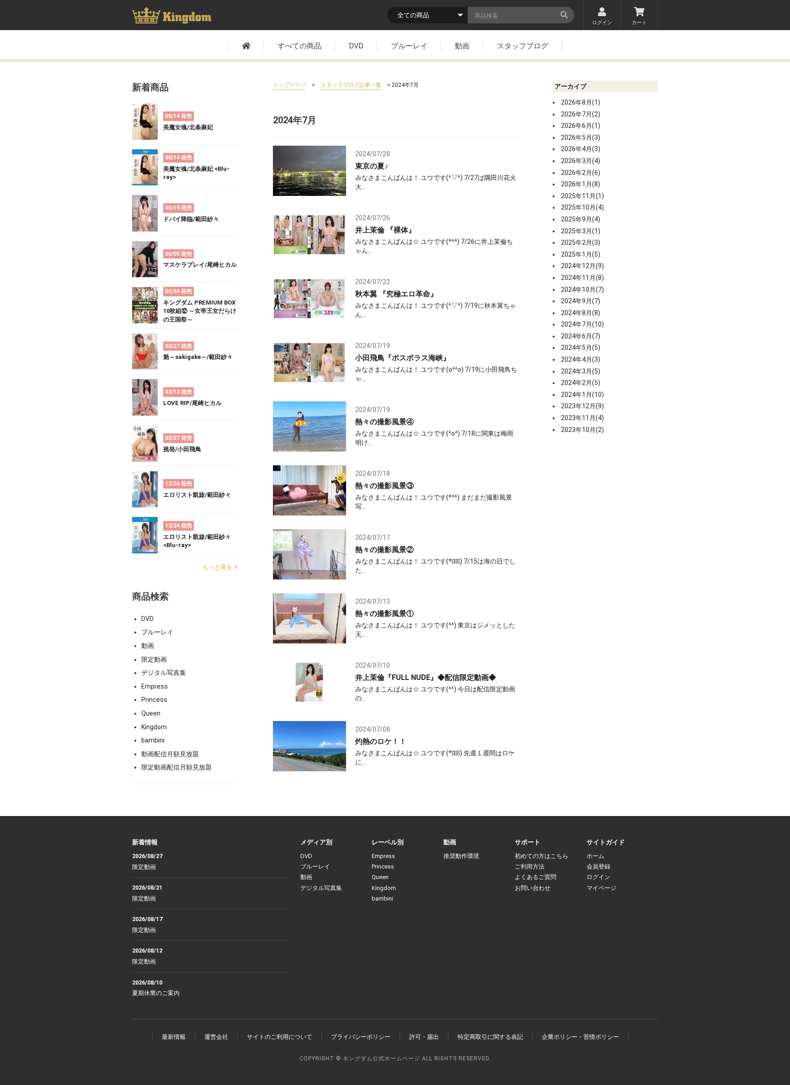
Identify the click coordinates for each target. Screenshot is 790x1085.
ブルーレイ (409, 46)
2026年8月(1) (580, 102)
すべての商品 (299, 46)
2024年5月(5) (580, 347)
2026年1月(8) (580, 184)
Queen (150, 713)
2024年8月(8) (580, 312)
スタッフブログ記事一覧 (351, 85)
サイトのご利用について (279, 1036)
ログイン (602, 23)
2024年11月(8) (582, 277)
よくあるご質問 (535, 877)
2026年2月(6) (580, 172)
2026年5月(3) (580, 137)
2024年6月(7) (580, 336)
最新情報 (174, 1036)
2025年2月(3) (580, 242)
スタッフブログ (522, 46)
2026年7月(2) (580, 114)
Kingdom (154, 727)
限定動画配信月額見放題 (176, 767)
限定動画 (154, 659)
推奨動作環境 (461, 856)
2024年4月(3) (580, 359)
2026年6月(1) (580, 125)
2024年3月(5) (580, 371)
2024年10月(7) (582, 289)
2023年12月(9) (582, 406)
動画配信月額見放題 (170, 754)
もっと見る (217, 567)
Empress (154, 686)
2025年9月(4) (580, 219)
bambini (153, 740)
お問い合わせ (532, 888)
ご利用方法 (529, 866)
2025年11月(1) (582, 196)
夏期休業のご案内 (156, 993)
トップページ (289, 85)
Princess (154, 699)
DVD (356, 46)
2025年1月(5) (580, 254)
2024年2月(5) (580, 382)
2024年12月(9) (582, 265)
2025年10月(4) (582, 207)
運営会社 (216, 1036)
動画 (462, 46)
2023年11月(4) (582, 417)
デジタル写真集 (163, 672)
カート (639, 23)
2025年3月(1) (580, 231)
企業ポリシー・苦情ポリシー (580, 1036)
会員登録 (598, 866)
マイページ (601, 888)
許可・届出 (424, 1036)
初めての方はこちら (541, 856)
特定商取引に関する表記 (490, 1036)
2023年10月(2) (582, 429)
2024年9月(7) (580, 301)
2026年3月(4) (580, 160)
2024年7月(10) (582, 324)
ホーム (595, 856)
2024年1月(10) (582, 394)
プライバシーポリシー (360, 1036)
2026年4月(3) (580, 149)
